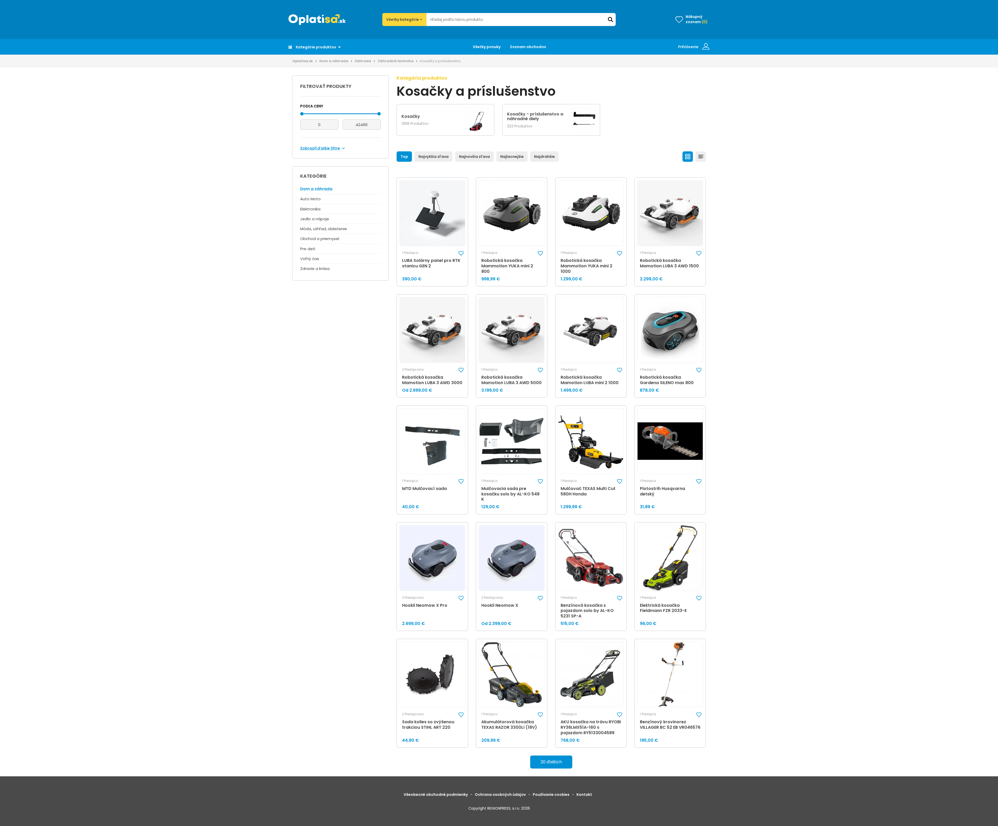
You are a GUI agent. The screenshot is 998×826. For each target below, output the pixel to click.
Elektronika (310, 209)
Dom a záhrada (333, 61)
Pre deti (307, 249)
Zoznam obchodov (528, 46)
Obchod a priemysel (319, 238)
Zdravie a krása (315, 268)
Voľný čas (309, 258)
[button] (461, 253)
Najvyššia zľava (433, 156)
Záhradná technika (395, 61)
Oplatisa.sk (302, 61)
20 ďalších (551, 762)
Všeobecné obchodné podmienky (436, 794)
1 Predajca (410, 253)
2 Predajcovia (413, 369)
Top (404, 156)
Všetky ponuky (487, 46)
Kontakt (584, 794)
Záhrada (363, 61)
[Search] (610, 19)
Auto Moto (310, 199)
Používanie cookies (551, 794)
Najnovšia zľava (474, 156)
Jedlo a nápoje (314, 219)
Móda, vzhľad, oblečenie (323, 229)
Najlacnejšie (512, 156)
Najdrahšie (544, 156)
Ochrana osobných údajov (500, 794)
